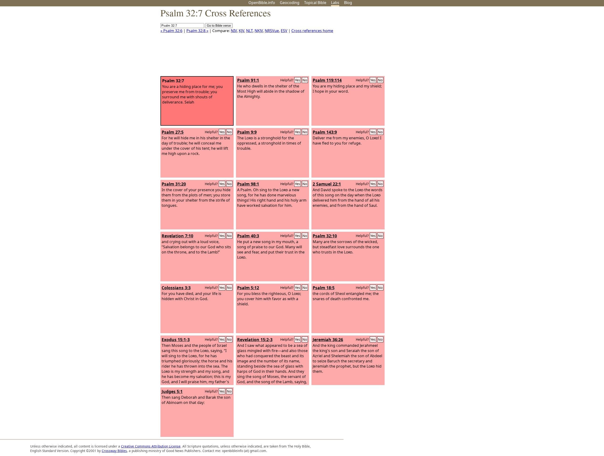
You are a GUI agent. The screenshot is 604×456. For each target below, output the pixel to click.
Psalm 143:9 (325, 132)
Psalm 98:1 (248, 184)
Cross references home (312, 30)
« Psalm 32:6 (171, 30)
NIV (234, 30)
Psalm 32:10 (325, 236)
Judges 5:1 (172, 391)
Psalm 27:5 (173, 132)
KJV (241, 30)
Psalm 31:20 (174, 184)
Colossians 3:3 (176, 287)
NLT (249, 30)
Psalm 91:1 (248, 80)
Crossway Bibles (114, 450)
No (304, 80)
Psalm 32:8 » (197, 30)
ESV (284, 30)
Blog (348, 2)
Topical (315, 2)
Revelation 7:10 (177, 236)
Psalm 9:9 (247, 132)
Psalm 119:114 (327, 80)
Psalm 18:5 (324, 287)
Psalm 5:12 (248, 287)
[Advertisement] (556, 43)
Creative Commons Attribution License (150, 446)
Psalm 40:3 (248, 236)
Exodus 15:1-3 (176, 339)
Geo (289, 2)
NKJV (259, 30)
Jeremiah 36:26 (328, 339)
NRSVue (272, 30)
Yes (297, 80)
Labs (335, 2)
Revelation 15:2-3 (255, 339)
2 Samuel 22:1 (327, 184)
